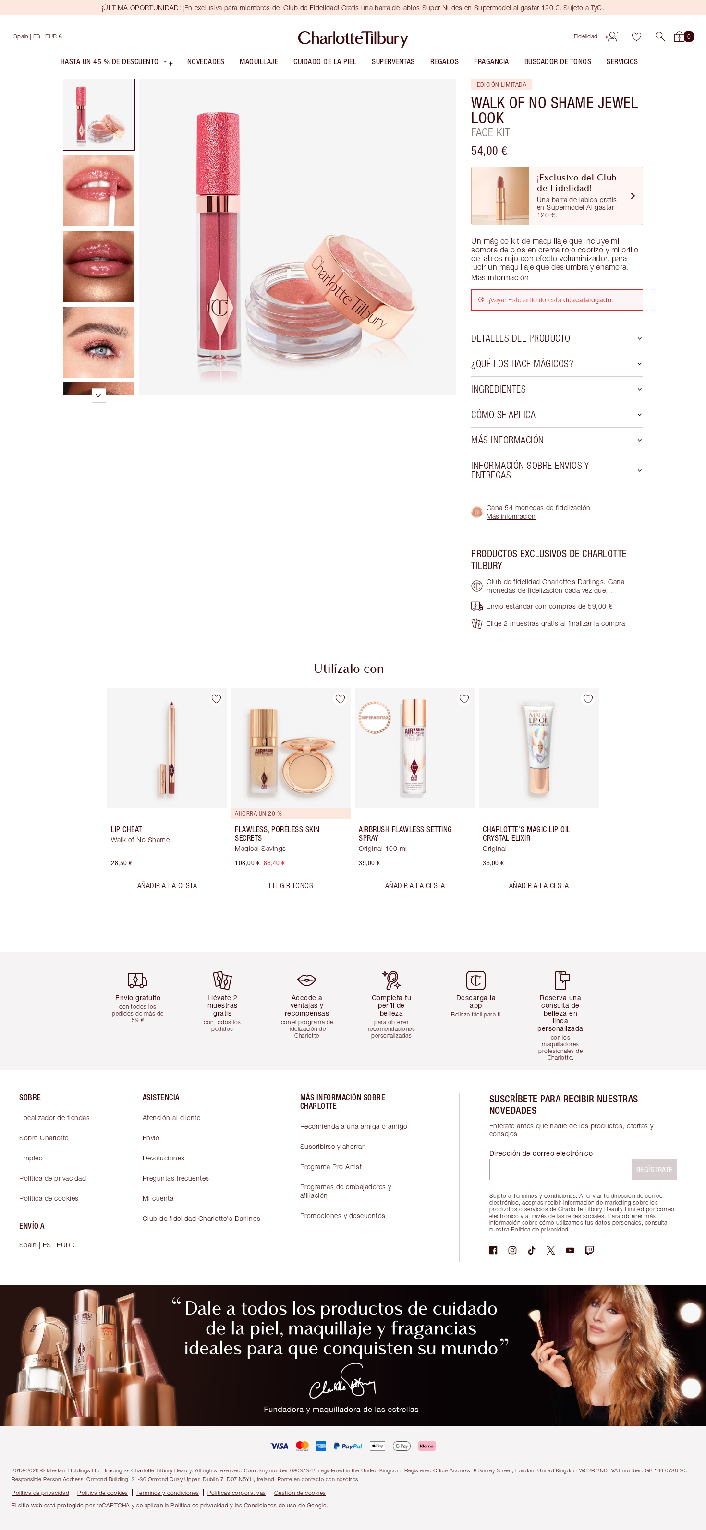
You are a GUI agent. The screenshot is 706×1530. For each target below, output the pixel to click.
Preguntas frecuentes (176, 1178)
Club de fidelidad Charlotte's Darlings (202, 1218)
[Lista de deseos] (636, 36)
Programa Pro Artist (331, 1166)
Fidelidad (585, 36)
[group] (160, 796)
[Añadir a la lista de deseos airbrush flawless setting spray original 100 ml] (464, 699)
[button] (660, 36)
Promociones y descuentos (343, 1215)
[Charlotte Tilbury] (353, 36)
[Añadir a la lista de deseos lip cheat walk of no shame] (216, 699)
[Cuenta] (612, 36)
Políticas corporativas (236, 1492)
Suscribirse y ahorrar (332, 1146)
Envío (151, 1138)
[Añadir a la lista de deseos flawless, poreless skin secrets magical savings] (340, 699)
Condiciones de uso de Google (285, 1505)
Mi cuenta (158, 1198)
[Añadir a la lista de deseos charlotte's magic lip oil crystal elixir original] (588, 699)
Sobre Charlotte (44, 1138)
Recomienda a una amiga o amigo (354, 1126)
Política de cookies (49, 1198)
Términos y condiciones (167, 1492)
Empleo (31, 1158)
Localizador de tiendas (54, 1117)
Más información (511, 516)
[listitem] (117, 64)
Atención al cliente (172, 1117)
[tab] (99, 115)
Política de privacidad (52, 1178)
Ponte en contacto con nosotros (318, 1479)
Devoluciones (164, 1158)
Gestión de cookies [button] (300, 1492)
